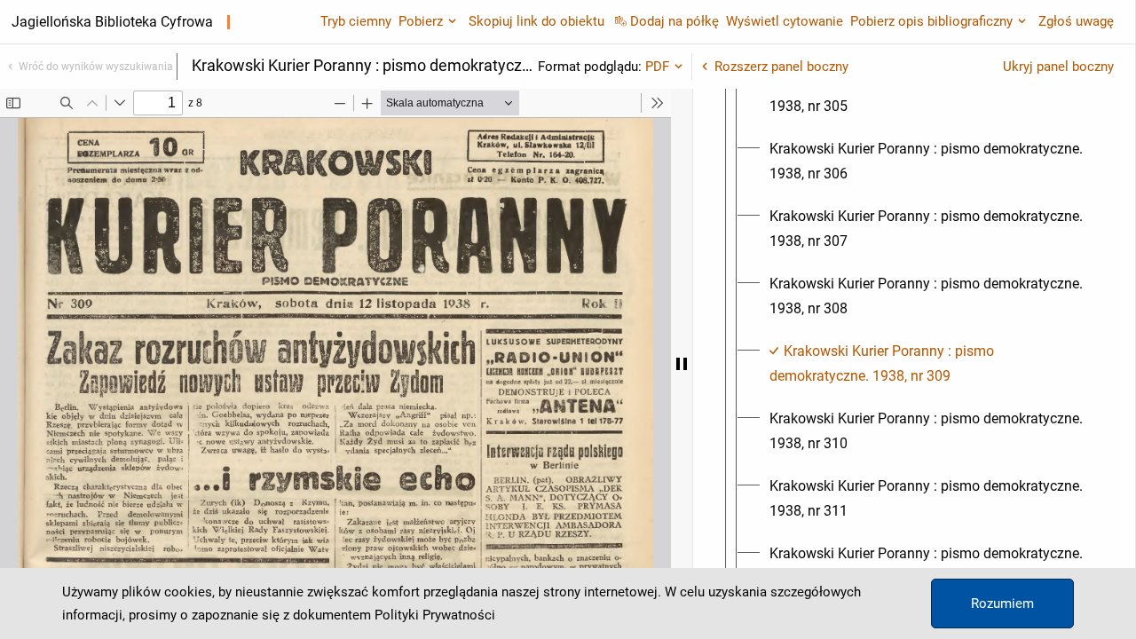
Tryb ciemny (355, 21)
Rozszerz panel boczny (781, 67)
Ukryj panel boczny (1058, 67)
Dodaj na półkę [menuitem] (674, 21)
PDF (657, 67)
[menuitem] (930, 94)
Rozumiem (1002, 603)
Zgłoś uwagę (1076, 21)
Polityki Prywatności (435, 615)
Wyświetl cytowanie (784, 21)
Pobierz (420, 21)
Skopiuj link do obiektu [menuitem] (536, 21)
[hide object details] (681, 364)
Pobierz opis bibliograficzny (931, 21)
